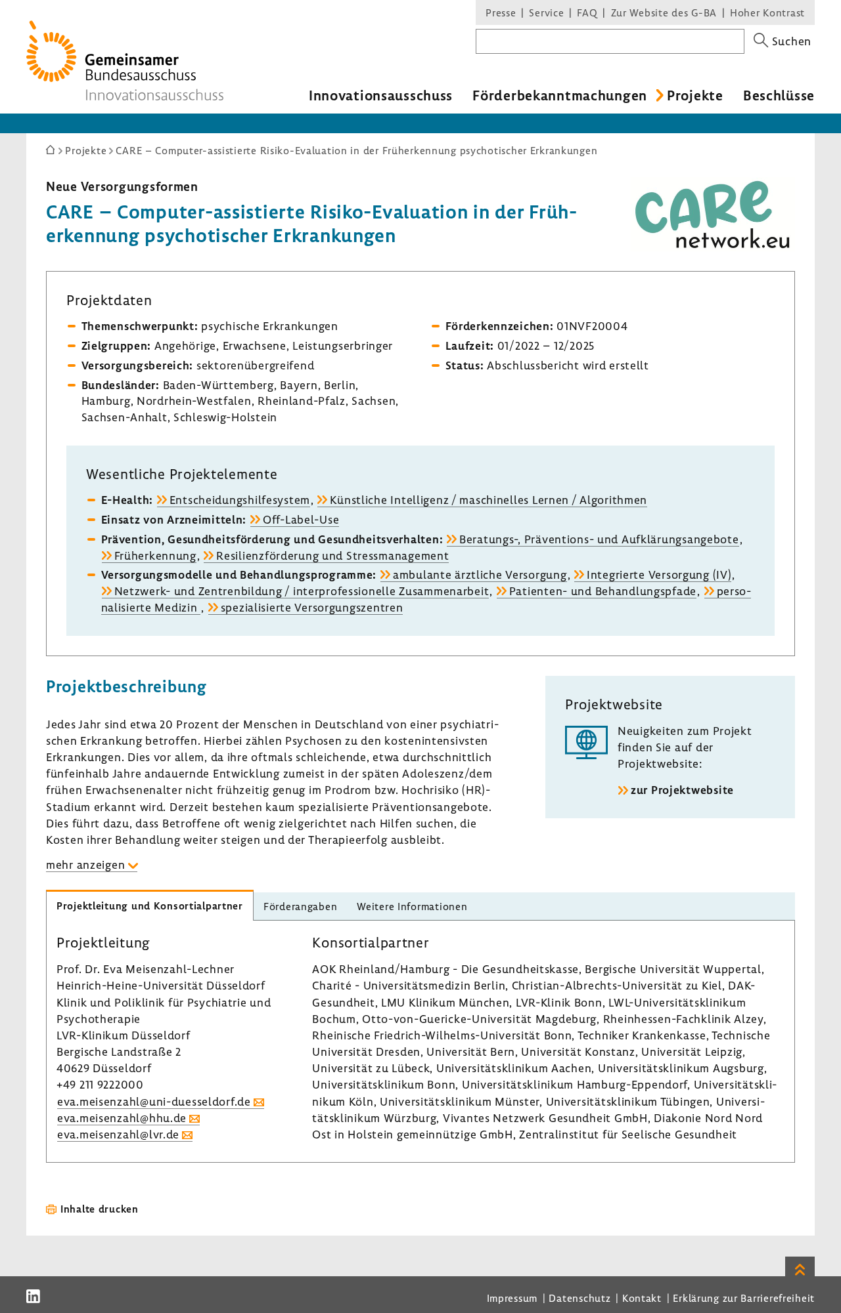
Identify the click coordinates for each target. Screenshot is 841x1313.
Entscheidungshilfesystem (240, 500)
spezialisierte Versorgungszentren (312, 607)
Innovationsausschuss (381, 95)
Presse (501, 12)
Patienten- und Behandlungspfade (602, 591)
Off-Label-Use (301, 519)
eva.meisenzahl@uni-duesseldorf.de (154, 1101)
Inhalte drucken (99, 1208)
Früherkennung (155, 555)
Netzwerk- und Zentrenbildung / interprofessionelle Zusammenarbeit (301, 591)
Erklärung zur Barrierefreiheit (744, 1297)
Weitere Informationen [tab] (412, 906)
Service (546, 12)
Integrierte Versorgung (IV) (659, 574)
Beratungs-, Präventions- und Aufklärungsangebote (599, 539)
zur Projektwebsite (682, 790)
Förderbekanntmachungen (559, 95)
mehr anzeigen (85, 864)
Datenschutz (579, 1297)
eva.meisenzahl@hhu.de (122, 1118)
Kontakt (642, 1297)
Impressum (512, 1297)
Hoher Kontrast (767, 12)
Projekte (695, 95)
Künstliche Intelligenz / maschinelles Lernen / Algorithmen (488, 500)
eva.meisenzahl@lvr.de (118, 1134)
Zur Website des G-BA (665, 12)
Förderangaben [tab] (300, 906)
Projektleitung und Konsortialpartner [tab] (150, 905)
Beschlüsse (779, 95)
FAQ (587, 12)
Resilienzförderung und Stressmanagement (332, 555)
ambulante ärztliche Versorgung (480, 574)
